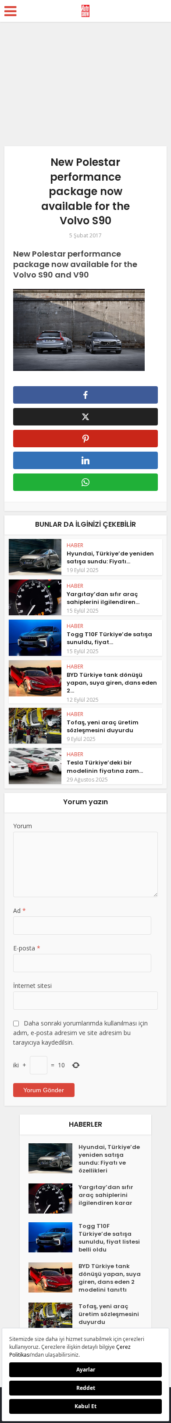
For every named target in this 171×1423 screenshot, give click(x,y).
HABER (75, 545)
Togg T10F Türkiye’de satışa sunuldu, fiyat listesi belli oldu (109, 1238)
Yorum (22, 826)
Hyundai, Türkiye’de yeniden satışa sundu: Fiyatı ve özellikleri (109, 1159)
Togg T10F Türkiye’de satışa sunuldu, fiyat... (109, 638)
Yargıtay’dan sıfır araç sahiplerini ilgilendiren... (103, 598)
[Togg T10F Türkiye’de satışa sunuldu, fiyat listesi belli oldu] (53, 1237)
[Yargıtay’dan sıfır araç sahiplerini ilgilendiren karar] (53, 1198)
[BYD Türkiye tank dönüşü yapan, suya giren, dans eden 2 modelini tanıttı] (53, 1277)
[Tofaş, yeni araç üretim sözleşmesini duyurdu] (53, 1318)
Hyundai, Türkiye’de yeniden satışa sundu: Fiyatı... (110, 557)
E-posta (26, 948)
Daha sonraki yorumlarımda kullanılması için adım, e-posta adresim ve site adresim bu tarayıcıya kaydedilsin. (80, 1032)
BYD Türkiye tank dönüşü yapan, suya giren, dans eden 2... (112, 683)
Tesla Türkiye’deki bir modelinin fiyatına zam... (105, 766)
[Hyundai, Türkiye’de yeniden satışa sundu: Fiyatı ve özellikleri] (53, 1158)
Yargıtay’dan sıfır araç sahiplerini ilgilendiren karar (105, 1195)
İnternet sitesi (32, 985)
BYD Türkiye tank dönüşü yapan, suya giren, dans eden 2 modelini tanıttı (109, 1278)
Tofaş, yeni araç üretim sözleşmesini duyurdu (103, 726)
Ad (19, 910)
